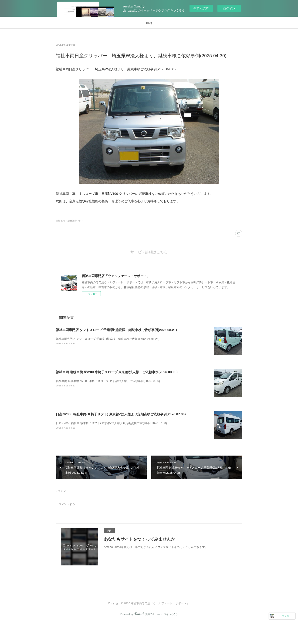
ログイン (229, 8)
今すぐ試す (201, 8)
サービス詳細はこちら (149, 252)
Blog (149, 22)
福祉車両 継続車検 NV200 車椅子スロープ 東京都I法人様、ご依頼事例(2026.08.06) (117, 371)
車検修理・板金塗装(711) (69, 220)
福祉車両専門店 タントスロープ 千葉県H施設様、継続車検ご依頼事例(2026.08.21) (116, 329)
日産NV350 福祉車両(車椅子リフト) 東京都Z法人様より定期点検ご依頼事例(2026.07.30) (121, 414)
